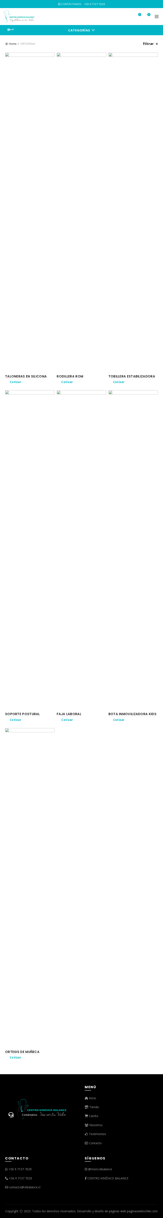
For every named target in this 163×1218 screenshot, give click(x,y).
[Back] (10, 29)
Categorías (79, 30)
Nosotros (96, 1125)
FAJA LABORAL (69, 714)
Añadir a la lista (51, 56)
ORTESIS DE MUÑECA (22, 1052)
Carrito (93, 1116)
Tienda (94, 1107)
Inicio (92, 1098)
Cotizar (15, 382)
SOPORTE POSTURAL (22, 714)
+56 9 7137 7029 (20, 1169)
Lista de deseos (139, 14)
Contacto (95, 1143)
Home (13, 44)
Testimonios (97, 1134)
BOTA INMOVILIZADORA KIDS (132, 714)
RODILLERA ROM (70, 376)
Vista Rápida (51, 63)
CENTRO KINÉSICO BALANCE (107, 1178)
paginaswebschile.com (142, 1211)
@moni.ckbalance (100, 1169)
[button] (11, 1115)
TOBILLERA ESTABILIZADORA (131, 376)
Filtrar (148, 44)
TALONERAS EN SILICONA (26, 376)
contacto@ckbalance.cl (24, 1187)
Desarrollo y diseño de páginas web (101, 1211)
